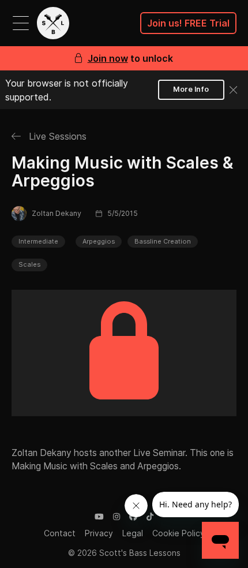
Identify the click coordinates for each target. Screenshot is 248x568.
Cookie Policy (178, 533)
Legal (132, 533)
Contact (60, 533)
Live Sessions (56, 136)
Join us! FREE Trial (188, 23)
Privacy (99, 533)
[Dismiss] (233, 90)
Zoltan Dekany (56, 213)
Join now (108, 58)
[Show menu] (21, 23)
